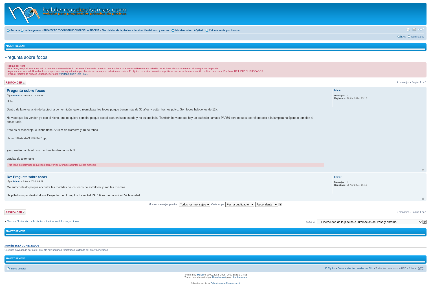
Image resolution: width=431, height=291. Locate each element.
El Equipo (330, 268)
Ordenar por (218, 204)
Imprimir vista (408, 29)
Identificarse (417, 36)
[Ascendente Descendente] (268, 204)
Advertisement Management (225, 283)
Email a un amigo (414, 29)
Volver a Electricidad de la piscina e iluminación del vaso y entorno (43, 221)
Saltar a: (310, 221)
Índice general (33, 30)
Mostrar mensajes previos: (164, 204)
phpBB (200, 274)
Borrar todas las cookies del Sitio (355, 268)
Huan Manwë (219, 277)
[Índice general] (68, 14)
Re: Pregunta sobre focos (27, 177)
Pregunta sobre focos (25, 57)
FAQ (403, 36)
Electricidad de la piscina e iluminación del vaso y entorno (136, 30)
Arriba (423, 170)
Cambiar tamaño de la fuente (421, 29)
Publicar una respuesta (11, 82)
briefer (16, 95)
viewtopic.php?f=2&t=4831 (73, 74)
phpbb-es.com (239, 277)
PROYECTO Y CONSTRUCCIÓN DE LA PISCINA (71, 30)
